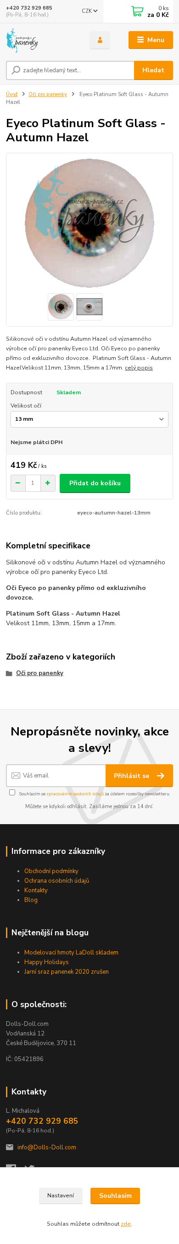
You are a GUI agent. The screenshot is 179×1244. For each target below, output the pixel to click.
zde (126, 1224)
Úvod (11, 94)
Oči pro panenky (47, 94)
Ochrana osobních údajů (56, 881)
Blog (31, 900)
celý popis (139, 367)
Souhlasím (115, 1195)
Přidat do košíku (95, 483)
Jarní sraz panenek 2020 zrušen (66, 972)
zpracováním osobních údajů (75, 794)
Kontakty (36, 890)
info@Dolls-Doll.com (46, 1147)
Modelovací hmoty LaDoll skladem (71, 953)
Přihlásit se (132, 776)
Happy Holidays (46, 962)
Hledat (153, 70)
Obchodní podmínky (51, 871)
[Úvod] (41, 40)
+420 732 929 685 (29, 8)
